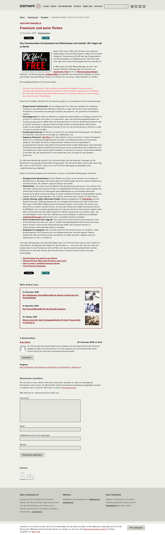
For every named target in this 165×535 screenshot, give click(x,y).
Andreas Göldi (52, 74)
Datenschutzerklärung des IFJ (95, 529)
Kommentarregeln (69, 388)
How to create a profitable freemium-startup (41, 263)
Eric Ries (46, 137)
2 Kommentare (44, 33)
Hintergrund (65, 6)
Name (22, 426)
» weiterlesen (36, 512)
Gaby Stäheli (25, 342)
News (53, 6)
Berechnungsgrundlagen (87, 72)
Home (46, 6)
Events (77, 6)
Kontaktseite (111, 505)
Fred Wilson (87, 199)
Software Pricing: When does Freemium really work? (44, 261)
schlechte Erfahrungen (32, 217)
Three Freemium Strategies (34, 266)
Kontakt (98, 6)
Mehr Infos (36, 532)
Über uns (87, 6)
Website (23, 444)
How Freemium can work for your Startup (40, 258)
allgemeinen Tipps (61, 72)
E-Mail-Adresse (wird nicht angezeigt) (35, 435)
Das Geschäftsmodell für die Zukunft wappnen (44, 309)
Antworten (26, 357)
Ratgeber (44, 17)
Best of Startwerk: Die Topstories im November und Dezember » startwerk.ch (50, 367)
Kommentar (25, 398)
